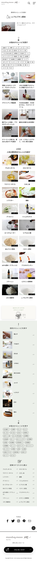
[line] (24, 521)
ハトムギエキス (23, 481)
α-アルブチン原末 (24, 502)
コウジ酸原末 (6, 502)
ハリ (27, 53)
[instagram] (18, 521)
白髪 (4, 65)
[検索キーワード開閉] (29, 3)
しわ (21, 48)
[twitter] (13, 521)
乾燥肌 (26, 56)
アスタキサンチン (24, 492)
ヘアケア (22, 62)
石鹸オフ (5, 48)
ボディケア (5, 62)
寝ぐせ (26, 65)
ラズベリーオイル (8, 473)
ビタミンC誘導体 (24, 498)
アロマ (10, 68)
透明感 (16, 53)
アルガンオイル (7, 469)
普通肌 (19, 59)
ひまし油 (21, 473)
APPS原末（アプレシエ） (9, 493)
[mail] (29, 521)
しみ (16, 48)
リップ (25, 59)
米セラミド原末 (7, 488)
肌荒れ (15, 50)
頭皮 (28, 62)
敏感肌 (13, 59)
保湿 (21, 56)
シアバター (6, 477)
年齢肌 (15, 56)
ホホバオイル (23, 469)
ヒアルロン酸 (23, 485)
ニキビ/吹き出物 (7, 53)
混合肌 (22, 53)
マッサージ (14, 62)
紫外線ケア (5, 59)
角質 (11, 48)
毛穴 (10, 50)
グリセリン (6, 481)
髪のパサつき (11, 65)
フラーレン (6, 498)
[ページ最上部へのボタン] (34, 528)
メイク (4, 68)
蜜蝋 (20, 477)
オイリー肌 (23, 50)
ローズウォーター (8, 485)
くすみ (27, 48)
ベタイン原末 (23, 488)
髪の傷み (19, 65)
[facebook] (7, 521)
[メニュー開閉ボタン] (34, 3)
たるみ (4, 50)
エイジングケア (7, 56)
